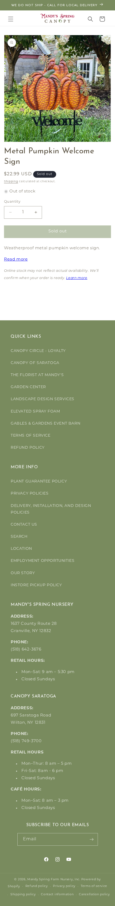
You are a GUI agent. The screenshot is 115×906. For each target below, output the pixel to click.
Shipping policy (23, 894)
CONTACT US (24, 525)
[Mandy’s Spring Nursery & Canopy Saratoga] (57, 18)
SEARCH (19, 537)
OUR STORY (23, 573)
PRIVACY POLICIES (30, 494)
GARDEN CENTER (28, 387)
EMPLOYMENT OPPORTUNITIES (42, 561)
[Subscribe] (92, 839)
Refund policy (36, 886)
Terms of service (94, 886)
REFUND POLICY (28, 448)
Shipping (11, 181)
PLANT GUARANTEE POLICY (39, 482)
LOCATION (21, 549)
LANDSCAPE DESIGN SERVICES (42, 399)
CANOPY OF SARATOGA (35, 363)
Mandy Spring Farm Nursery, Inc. (53, 879)
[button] (11, 19)
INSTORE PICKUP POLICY (36, 585)
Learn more (76, 278)
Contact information (57, 894)
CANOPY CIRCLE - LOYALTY (38, 351)
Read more (16, 260)
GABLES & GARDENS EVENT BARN (45, 424)
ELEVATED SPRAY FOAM (35, 412)
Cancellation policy (94, 894)
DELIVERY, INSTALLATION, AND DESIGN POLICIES (51, 509)
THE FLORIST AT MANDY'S (37, 375)
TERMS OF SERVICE (31, 436)
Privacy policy (64, 886)
